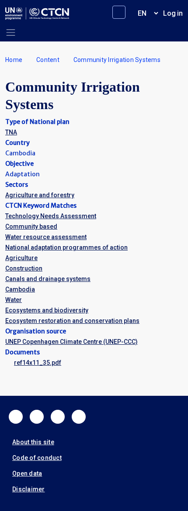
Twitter (37, 417)
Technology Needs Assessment (50, 216)
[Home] (37, 13)
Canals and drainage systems (48, 278)
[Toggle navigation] (10, 32)
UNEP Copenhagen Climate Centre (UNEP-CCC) (71, 341)
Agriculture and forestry (39, 195)
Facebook (16, 417)
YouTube (79, 417)
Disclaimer (28, 489)
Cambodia (20, 289)
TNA (11, 132)
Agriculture (21, 257)
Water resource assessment (46, 236)
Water (13, 299)
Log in (173, 13)
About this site (33, 442)
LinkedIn (58, 417)
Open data (27, 473)
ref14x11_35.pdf (37, 362)
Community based (31, 226)
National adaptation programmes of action (66, 247)
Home (13, 59)
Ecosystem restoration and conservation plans (72, 320)
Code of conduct (37, 457)
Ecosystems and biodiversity (46, 310)
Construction (23, 268)
